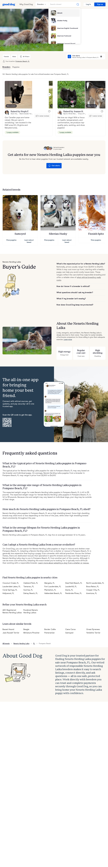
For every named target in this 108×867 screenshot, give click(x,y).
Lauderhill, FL (71, 586)
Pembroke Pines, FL (73, 593)
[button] (18, 94)
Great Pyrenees (93, 629)
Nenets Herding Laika (21, 644)
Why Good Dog (26, 4)
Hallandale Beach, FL (53, 593)
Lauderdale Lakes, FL (11, 586)
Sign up (100, 4)
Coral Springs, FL (10, 590)
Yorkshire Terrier (93, 633)
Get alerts (56, 166)
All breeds (6, 644)
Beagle (26, 629)
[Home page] (9, 4)
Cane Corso (70, 629)
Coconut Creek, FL (11, 583)
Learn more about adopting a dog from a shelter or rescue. (63, 563)
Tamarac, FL (28, 586)
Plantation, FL (50, 590)
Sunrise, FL (28, 590)
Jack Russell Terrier (11, 633)
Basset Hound (8, 629)
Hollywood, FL (8, 593)
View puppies (11, 240)
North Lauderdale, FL (95, 583)
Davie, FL (69, 590)
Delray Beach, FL (30, 593)
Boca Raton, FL (92, 586)
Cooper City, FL (93, 590)
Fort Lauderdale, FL (52, 586)
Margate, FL (49, 583)
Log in (88, 4)
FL (34, 644)
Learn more (68, 340)
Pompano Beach (45, 644)
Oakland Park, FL (30, 583)
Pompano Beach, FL (22, 61)
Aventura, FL (91, 593)
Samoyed (69, 633)
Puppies (15, 67)
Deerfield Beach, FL (73, 583)
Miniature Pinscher (31, 633)
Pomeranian (49, 633)
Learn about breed (29, 241)
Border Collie (50, 629)
